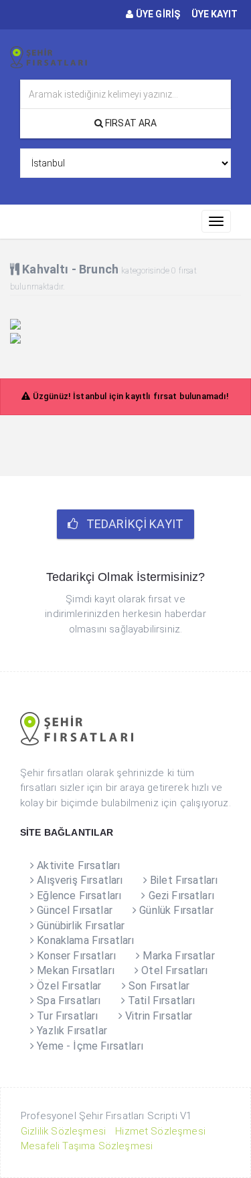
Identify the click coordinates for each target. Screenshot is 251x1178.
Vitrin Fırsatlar (157, 1016)
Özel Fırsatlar (67, 985)
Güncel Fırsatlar (73, 910)
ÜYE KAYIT (213, 14)
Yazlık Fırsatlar (70, 1030)
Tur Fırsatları (66, 1016)
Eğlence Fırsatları (77, 895)
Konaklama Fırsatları (84, 940)
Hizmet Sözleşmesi (160, 1131)
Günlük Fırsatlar (175, 910)
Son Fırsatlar (157, 985)
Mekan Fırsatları (74, 970)
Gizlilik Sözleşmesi (63, 1131)
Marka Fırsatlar (177, 955)
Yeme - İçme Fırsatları (88, 1046)
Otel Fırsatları (173, 970)
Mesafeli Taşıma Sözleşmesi (87, 1146)
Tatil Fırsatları (160, 1000)
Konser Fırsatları (75, 955)
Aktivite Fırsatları (77, 865)
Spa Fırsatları (67, 1000)
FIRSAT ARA (130, 123)
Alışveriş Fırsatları (78, 880)
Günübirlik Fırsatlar (79, 925)
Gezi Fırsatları (179, 895)
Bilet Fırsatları (182, 880)
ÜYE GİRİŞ (157, 14)
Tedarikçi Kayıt (130, 524)
